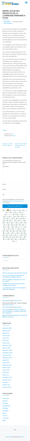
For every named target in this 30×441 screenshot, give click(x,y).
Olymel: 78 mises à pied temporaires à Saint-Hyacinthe (21, 145)
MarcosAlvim (6, 300)
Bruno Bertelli (7, 21)
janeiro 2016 (6, 348)
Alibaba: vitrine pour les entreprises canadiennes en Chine (13, 284)
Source (4, 130)
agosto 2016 (6, 330)
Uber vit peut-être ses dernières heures (14, 273)
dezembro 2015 (7, 350)
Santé (12, 134)
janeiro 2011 (6, 385)
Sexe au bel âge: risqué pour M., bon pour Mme (13, 280)
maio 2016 (5, 338)
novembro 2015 (7, 353)
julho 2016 (5, 333)
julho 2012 (5, 372)
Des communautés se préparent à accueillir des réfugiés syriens (13, 276)
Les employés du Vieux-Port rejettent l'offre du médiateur (14, 288)
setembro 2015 (7, 358)
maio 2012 (5, 375)
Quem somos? (17, 300)
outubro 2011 (6, 380)
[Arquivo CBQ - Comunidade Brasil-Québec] (10, 3)
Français (5, 403)
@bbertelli (5, 315)
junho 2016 (6, 335)
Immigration (6, 406)
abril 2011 (5, 382)
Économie (5, 398)
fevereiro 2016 (7, 345)
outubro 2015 (6, 355)
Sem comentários (8, 23)
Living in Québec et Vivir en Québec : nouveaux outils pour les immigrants (14, 311)
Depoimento (18, 307)
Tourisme (5, 418)
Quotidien (5, 411)
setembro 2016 (7, 328)
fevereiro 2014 (7, 365)
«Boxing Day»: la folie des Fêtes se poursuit (14, 316)
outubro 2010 (6, 387)
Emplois (4, 401)
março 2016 (6, 343)
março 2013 (6, 370)
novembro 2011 (7, 377)
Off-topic (5, 408)
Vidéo (4, 420)
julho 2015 (5, 360)
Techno (4, 416)
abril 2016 (5, 340)
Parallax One (9, 437)
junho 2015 (6, 363)
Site (3, 194)
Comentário (5, 166)
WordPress (21, 437)
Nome (4, 184)
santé (14, 135)
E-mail (4, 189)
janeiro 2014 (6, 367)
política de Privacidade (12, 201)
